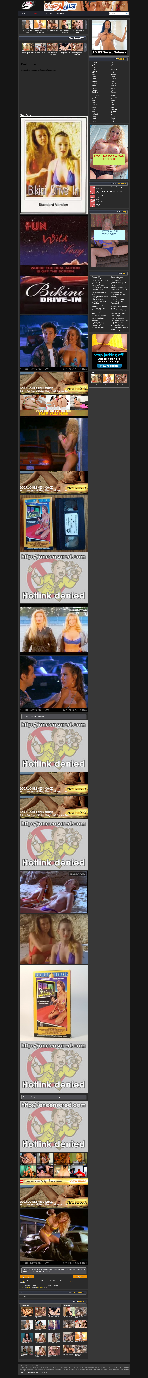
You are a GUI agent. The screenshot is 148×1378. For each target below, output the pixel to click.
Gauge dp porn (96, 325)
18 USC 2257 (39, 1372)
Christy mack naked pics (118, 299)
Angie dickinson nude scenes (100, 296)
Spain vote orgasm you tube (118, 313)
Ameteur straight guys (117, 301)
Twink (113, 114)
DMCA (46, 1372)
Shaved (113, 99)
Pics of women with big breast (119, 320)
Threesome (114, 113)
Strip (112, 107)
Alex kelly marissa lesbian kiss (65, 31)
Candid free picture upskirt (118, 282)
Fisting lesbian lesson (80, 1341)
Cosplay (94, 88)
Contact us (23, 1372)
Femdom (94, 104)
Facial (93, 102)
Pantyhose (114, 83)
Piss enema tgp (96, 284)
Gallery (94, 111)
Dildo (93, 94)
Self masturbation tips (98, 327)
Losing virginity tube (97, 317)
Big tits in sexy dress (97, 298)
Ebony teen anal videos (27, 31)
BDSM (94, 69)
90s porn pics (24, 1316)
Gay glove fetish (96, 279)
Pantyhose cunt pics (97, 282)
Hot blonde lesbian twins (99, 301)
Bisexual (94, 75)
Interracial (94, 120)
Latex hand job (38, 1329)
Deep (112, 121)
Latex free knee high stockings (79, 1355)
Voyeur (94, 121)
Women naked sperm (52, 1342)
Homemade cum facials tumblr (53, 1356)
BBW (93, 68)
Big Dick (94, 71)
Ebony (94, 99)
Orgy (112, 80)
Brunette (94, 80)
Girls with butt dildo (68, 1341)
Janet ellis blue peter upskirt (118, 287)
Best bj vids (24, 1355)
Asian (93, 66)
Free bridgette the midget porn (77, 53)
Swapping (114, 109)
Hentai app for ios (40, 53)
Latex (112, 62)
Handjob (94, 116)
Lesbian (113, 66)
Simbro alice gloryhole (117, 324)
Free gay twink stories (98, 286)
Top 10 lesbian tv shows (117, 325)
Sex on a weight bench (95, 384)
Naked (113, 76)
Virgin (113, 120)
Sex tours (36, 13)
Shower (113, 101)
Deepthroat (95, 92)
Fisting (94, 107)
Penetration (114, 85)
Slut (112, 102)
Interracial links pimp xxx (99, 315)
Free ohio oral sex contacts (118, 305)
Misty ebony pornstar (117, 322)
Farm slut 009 (96, 277)
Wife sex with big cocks (80, 1329)
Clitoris (94, 87)
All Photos (49, 13)
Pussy (112, 94)
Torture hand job (25, 1342)
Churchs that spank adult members (40, 1356)
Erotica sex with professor (38, 1317)
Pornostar (113, 92)
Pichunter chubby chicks (118, 331)
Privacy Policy (31, 1372)
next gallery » (80, 1277)
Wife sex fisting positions (99, 324)
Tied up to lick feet (97, 310)
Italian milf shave (96, 291)
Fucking (94, 109)
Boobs (94, 78)
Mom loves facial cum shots (80, 1317)
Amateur (94, 62)
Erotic (93, 101)
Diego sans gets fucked (117, 318)
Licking (113, 68)
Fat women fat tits (116, 279)
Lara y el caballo (115, 315)
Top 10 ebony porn (52, 1329)
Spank (113, 106)
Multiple (113, 75)
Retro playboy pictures (98, 322)
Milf (112, 73)
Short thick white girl (68, 1354)
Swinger (113, 111)
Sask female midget (116, 292)
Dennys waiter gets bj (117, 277)
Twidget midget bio (67, 1316)
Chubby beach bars (65, 53)
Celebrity (94, 83)
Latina (112, 64)
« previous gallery (27, 1277)
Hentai (94, 118)
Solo (112, 104)
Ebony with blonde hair (53, 1316)
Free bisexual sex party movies (52, 53)
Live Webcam (61, 13)
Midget (113, 71)
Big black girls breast (52, 30)
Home (24, 13)
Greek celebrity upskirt (117, 280)
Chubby (94, 85)
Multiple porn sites (107, 384)
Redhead (113, 95)
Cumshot (94, 90)
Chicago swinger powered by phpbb (40, 31)
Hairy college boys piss (117, 298)
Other (112, 81)
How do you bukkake (117, 317)
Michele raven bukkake (40, 1342)
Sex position (114, 97)
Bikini (75, 1281)
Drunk (94, 97)
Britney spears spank (28, 53)
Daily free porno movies (98, 299)
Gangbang (95, 113)
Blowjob (94, 76)
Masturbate (114, 69)
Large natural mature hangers (100, 287)
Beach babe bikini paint (98, 308)
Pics (112, 87)
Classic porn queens (97, 289)
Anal (93, 64)
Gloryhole (95, 114)
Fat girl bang (95, 303)
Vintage (113, 118)
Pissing (113, 88)
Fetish (93, 106)
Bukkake (94, 81)
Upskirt (113, 116)
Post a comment (25, 1293)
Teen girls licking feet (120, 384)
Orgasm (113, 78)
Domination (95, 95)
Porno (112, 90)
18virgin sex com (67, 1329)
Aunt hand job (115, 303)
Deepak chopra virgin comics (100, 280)
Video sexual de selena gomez (26, 1330)
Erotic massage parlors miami (77, 31)
